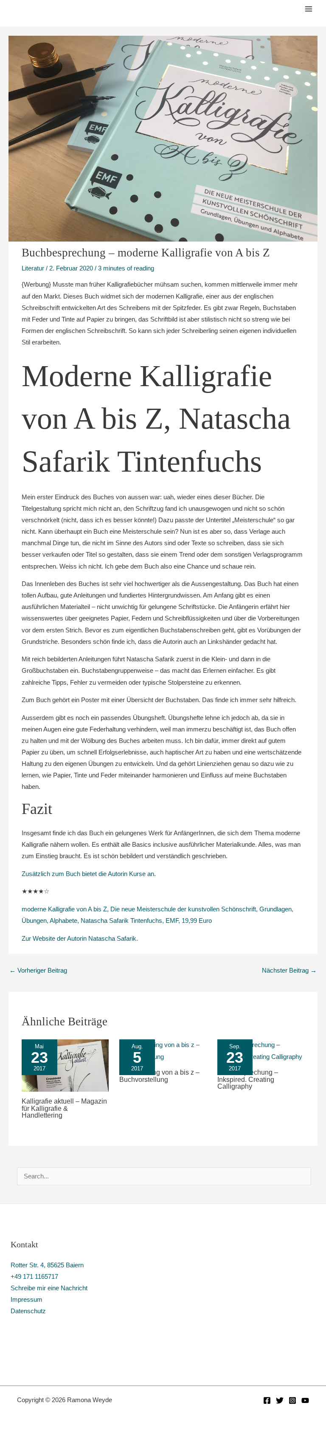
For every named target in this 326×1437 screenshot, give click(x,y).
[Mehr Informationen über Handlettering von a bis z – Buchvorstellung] (162, 1050)
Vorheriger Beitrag (38, 970)
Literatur (33, 268)
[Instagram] (292, 1400)
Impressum (26, 1299)
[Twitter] (280, 1400)
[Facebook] (267, 1400)
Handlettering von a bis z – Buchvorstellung (159, 1075)
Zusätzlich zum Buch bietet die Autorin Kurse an (88, 874)
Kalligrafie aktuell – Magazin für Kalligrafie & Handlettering (64, 1108)
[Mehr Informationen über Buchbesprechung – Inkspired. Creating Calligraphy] (260, 1050)
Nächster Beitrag (289, 970)
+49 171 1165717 (34, 1276)
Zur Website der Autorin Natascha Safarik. (80, 938)
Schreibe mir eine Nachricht (49, 1288)
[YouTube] (305, 1400)
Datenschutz (28, 1311)
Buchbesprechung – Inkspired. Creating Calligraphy (247, 1079)
